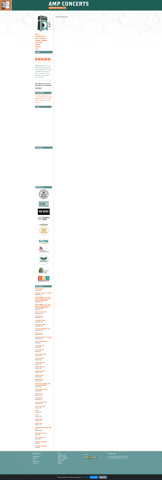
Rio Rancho (36, 461)
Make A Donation (40, 38)
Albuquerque (36, 456)
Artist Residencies (46, 95)
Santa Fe (35, 458)
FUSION (41, 100)
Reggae (37, 98)
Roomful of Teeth (40, 433)
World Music (42, 96)
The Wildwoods (40, 362)
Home (37, 34)
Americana (42, 98)
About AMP (38, 42)
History (37, 45)
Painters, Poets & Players (43, 293)
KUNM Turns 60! (39, 367)
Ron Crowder (39, 289)
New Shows (38, 95)
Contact (38, 47)
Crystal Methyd (40, 437)
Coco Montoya (39, 345)
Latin (36, 96)
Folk (47, 96)
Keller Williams (40, 406)
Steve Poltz (39, 393)
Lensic (36, 100)
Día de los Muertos (41, 341)
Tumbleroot (48, 98)
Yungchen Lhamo (40, 320)
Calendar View (40, 36)
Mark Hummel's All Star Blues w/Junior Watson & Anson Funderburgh (43, 299)
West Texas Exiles (41, 312)
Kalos (37, 410)
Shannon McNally (40, 371)
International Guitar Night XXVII (43, 428)
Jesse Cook (38, 419)
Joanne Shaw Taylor (41, 389)
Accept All (94, 477)
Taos (34, 459)
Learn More (85, 477)
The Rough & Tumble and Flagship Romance (42, 384)
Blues (50, 96)
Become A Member (41, 40)
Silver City (35, 463)
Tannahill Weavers (41, 441)
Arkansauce (39, 398)
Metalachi (38, 333)
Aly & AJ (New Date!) (41, 402)
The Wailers (39, 316)
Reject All (103, 477)
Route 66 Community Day (42, 329)
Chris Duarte (39, 375)
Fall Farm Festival (41, 354)
